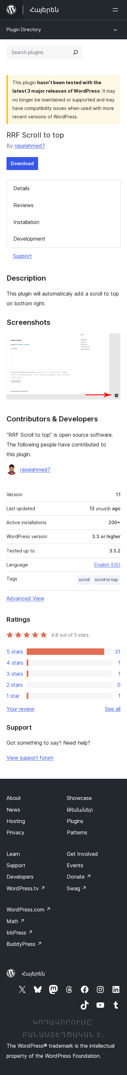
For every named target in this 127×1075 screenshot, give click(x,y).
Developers (20, 876)
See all (112, 709)
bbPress (20, 932)
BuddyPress (24, 944)
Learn (13, 854)
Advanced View (25, 598)
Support (22, 256)
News (13, 809)
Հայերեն (33, 973)
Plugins (75, 821)
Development (29, 238)
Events (75, 865)
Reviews (23, 205)
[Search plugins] (75, 52)
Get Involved (82, 854)
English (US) (107, 564)
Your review (21, 709)
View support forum (30, 757)
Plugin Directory (24, 29)
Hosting (16, 821)
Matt (16, 921)
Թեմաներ (80, 809)
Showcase (79, 798)
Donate (79, 876)
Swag (77, 888)
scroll (84, 579)
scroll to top (106, 579)
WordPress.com (29, 909)
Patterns (77, 832)
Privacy (15, 832)
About (14, 798)
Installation (26, 222)
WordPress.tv (26, 888)
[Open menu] (116, 10)
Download (22, 163)
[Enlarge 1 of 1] (111, 342)
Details (21, 188)
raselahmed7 (30, 145)
